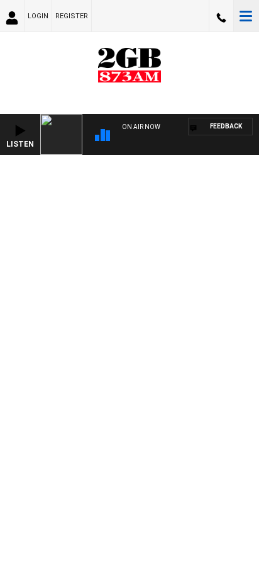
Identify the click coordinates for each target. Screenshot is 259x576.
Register (71, 16)
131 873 (221, 15)
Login (38, 16)
